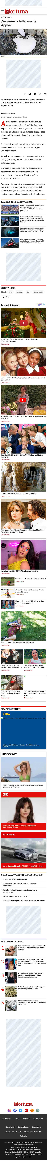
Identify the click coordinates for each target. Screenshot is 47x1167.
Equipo (18, 1131)
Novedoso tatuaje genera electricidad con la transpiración (20, 891)
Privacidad (10, 1131)
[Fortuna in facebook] (15, 1111)
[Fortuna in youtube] (26, 1111)
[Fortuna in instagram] (9, 1111)
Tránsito (23, 1136)
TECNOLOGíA (6, 17)
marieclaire (23, 755)
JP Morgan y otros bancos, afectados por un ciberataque (19, 884)
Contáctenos (36, 1127)
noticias (23, 714)
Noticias (26, 1118)
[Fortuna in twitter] (20, 1111)
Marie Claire (38, 1118)
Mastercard (19, 292)
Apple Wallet (6, 297)
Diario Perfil (6, 1118)
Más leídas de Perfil (12, 941)
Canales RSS (10, 1127)
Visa (28, 292)
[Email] (45, 94)
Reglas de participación (32, 1131)
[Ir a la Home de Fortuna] (16, 11)
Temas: (4, 292)
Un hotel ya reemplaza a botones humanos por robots (24, 900)
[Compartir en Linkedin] (40, 94)
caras (23, 795)
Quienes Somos (23, 1127)
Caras (17, 1118)
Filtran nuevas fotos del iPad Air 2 (16, 896)
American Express (38, 292)
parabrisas (23, 835)
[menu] (2, 11)
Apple (10, 292)
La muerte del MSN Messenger (15, 879)
